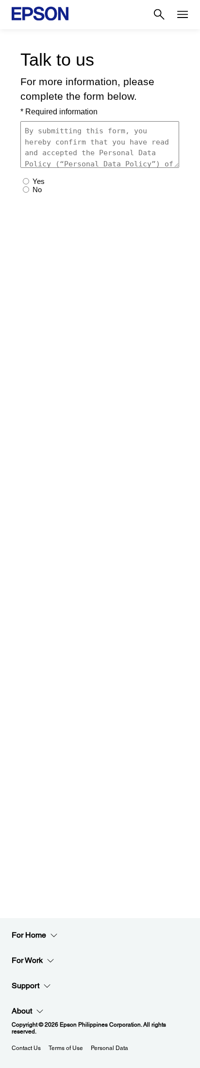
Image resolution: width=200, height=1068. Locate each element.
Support (25, 985)
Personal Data (109, 1048)
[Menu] (182, 14)
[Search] (159, 14)
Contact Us (26, 1048)
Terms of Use (66, 1048)
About (22, 1010)
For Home (29, 935)
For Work (27, 960)
